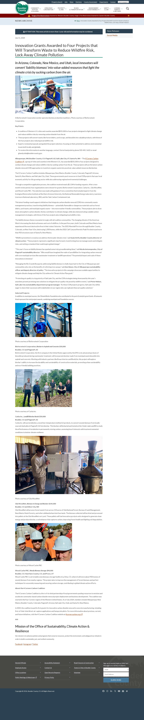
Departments (103, 2)
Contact (113, 2)
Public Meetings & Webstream (25, 677)
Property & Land (61, 8)
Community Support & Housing (35, 9)
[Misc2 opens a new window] (127, 691)
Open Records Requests (52, 672)
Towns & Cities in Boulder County (85, 668)
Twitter (35, 644)
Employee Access (20, 668)
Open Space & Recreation (48, 8)
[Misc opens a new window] (123, 691)
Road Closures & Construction (84, 663)
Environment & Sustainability (94, 8)
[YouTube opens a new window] (119, 691)
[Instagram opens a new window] (107, 691)
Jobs (66, 2)
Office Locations (20, 672)
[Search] (127, 9)
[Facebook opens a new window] (103, 691)
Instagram (27, 644)
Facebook (18, 644)
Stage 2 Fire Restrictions (40, 15)
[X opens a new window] (115, 691)
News (71, 2)
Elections (79, 2)
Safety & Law (106, 8)
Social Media (112, 35)
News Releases (113, 31)
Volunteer (77, 672)
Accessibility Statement (52, 663)
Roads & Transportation (76, 8)
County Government (90, 2)
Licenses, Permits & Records (117, 9)
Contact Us (48, 668)
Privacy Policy (49, 677)
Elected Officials (20, 663)
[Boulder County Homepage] (22, 8)
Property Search (57, 2)
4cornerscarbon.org (73, 614)
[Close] (129, 16)
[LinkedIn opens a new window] (111, 691)
